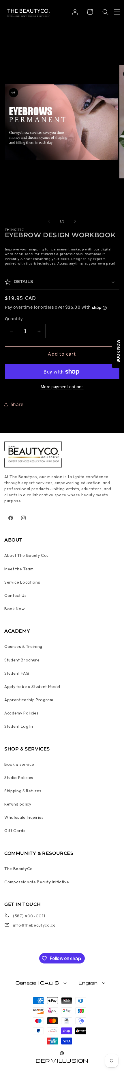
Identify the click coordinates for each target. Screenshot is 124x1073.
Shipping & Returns (23, 790)
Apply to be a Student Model (32, 686)
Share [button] (17, 404)
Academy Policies (21, 713)
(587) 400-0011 (29, 916)
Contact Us (15, 595)
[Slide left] (48, 221)
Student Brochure (22, 660)
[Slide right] (75, 221)
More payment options (62, 386)
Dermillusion (62, 1060)
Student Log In (18, 726)
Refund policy (17, 804)
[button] (117, 12)
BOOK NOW (118, 351)
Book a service (19, 764)
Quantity (14, 318)
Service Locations (22, 582)
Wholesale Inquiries (24, 817)
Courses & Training (23, 646)
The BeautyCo (18, 868)
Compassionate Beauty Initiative (36, 882)
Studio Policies (18, 777)
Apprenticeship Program (28, 699)
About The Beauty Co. (26, 555)
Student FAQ (16, 673)
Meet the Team (19, 569)
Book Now (14, 608)
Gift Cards (15, 830)
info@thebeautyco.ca (34, 925)
